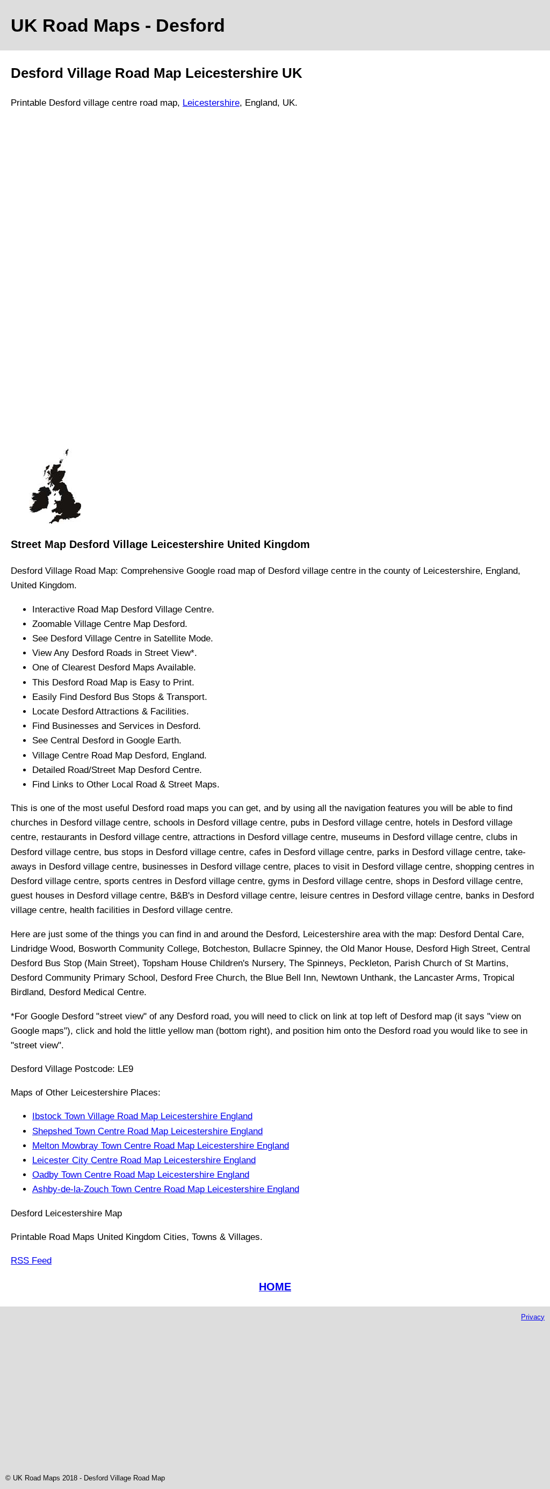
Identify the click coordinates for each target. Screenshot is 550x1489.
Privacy (533, 1317)
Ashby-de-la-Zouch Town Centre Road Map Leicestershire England (165, 1189)
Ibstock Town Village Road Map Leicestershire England (142, 1116)
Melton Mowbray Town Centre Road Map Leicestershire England (160, 1146)
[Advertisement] (55, 283)
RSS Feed (31, 1261)
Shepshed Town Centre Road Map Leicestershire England (147, 1131)
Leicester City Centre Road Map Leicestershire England (144, 1160)
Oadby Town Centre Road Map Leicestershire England (140, 1175)
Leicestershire (211, 103)
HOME (275, 1287)
